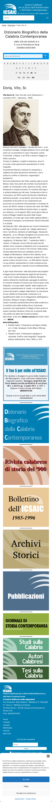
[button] (48, 756)
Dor (33, 77)
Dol (23, 77)
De (24, 73)
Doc (19, 77)
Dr (35, 73)
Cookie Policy (20, 799)
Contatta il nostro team (26, 47)
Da (20, 73)
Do (31, 73)
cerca (45, 56)
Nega (26, 786)
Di (27, 73)
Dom (28, 77)
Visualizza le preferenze (26, 793)
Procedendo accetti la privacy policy (27, 752)
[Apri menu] (47, 17)
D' (16, 73)
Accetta (26, 779)
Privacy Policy (31, 799)
